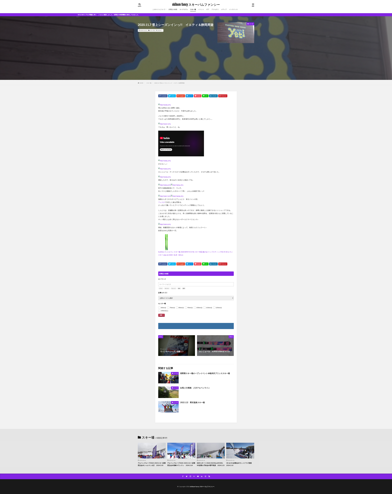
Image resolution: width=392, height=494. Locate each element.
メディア (224, 9)
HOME (141, 83)
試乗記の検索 (173, 9)
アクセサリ (215, 9)
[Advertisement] (196, 65)
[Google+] (180, 95)
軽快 (179, 288)
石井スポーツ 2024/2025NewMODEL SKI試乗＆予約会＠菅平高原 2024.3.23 (210, 464)
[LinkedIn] (213, 95)
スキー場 (193, 9)
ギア (207, 9)
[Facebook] (163, 95)
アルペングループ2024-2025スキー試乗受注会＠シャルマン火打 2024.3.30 (152, 464)
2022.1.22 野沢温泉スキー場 (192, 402)
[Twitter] (172, 95)
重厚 (184, 288)
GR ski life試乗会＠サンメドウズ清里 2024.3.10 (239, 464)
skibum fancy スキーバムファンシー (196, 4)
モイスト (167, 288)
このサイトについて (158, 9)
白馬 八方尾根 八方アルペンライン (195, 388)
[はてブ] (189, 95)
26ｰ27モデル (184, 9)
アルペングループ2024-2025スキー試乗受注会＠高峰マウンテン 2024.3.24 (181, 464)
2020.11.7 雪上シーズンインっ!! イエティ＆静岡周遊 (169, 83)
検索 (161, 315)
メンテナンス (233, 9)
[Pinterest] (222, 95)
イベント (201, 9)
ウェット (174, 288)
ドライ (160, 288)
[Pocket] (198, 95)
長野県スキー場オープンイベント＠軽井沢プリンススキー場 (205, 373)
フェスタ (161, 202)
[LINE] (205, 95)
